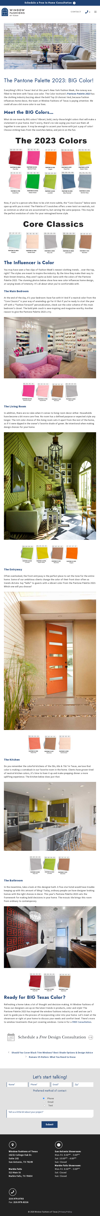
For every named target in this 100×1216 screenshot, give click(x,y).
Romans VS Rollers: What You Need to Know (52, 1056)
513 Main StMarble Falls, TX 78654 (20, 1172)
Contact (76, 11)
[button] (95, 12)
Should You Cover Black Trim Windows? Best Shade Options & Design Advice (52, 1052)
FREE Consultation (81, 1021)
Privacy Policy (65, 1212)
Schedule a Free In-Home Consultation (49, 2)
